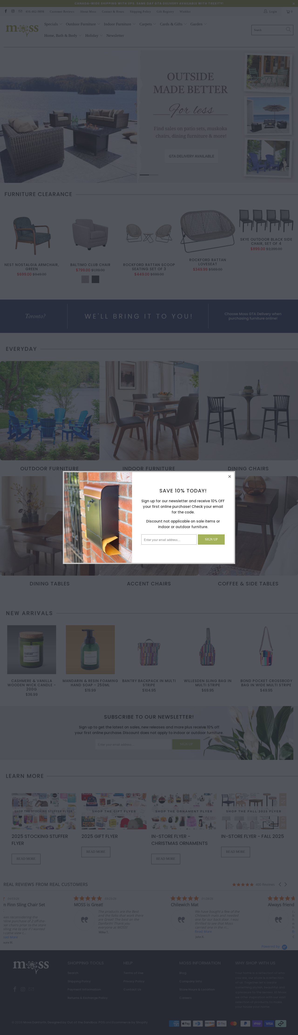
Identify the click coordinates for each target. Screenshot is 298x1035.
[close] (230, 476)
